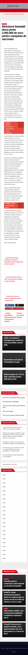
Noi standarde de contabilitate (11, 401)
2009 (4, 538)
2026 (4, 475)
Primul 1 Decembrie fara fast (20, 315)
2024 (4, 482)
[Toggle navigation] (15, 10)
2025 (4, 479)
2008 (4, 542)
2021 (4, 494)
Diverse (6, 608)
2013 (4, 526)
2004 (4, 558)
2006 (4, 550)
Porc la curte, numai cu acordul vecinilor (13, 415)
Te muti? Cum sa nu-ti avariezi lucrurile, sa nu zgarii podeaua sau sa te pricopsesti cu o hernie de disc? (13, 449)
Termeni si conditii (5, 648)
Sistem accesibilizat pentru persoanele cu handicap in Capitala (10, 317)
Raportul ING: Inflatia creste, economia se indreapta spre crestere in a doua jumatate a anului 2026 (13, 340)
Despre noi (12, 648)
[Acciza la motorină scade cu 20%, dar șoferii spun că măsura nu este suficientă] (14, 272)
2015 (4, 518)
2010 (4, 534)
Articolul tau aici (18, 648)
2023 (4, 486)
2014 (4, 522)
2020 (4, 498)
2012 (4, 530)
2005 (4, 554)
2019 (4, 502)
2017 (4, 510)
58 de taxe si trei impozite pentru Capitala (14, 397)
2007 (4, 546)
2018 (4, 506)
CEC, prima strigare (8, 411)
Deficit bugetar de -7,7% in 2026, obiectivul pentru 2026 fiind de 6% (14, 376)
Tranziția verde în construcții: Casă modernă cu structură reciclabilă (14, 583)
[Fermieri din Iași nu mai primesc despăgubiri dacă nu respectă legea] (14, 291)
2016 (4, 514)
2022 (4, 490)
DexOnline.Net (13, 464)
